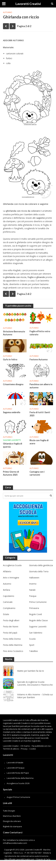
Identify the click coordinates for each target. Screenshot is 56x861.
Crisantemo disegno (13, 384)
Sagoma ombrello (11, 412)
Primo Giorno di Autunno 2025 (11, 473)
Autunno (7, 12)
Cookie (32, 748)
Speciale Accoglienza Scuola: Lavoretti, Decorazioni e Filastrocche (35, 683)
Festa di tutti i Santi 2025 (40, 414)
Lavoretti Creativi (28, 4)
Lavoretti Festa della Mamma (20, 778)
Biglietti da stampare (12, 826)
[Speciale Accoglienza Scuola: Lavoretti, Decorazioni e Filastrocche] (8, 683)
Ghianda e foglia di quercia (12, 445)
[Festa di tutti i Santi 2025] (41, 398)
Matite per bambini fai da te (30, 671)
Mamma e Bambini (12, 816)
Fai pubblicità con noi (41, 746)
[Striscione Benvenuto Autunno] (15, 317)
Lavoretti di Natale (15, 762)
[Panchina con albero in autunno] (41, 370)
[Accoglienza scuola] (28, 527)
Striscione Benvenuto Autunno (14, 333)
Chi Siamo (25, 746)
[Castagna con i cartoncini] (41, 457)
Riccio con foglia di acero (39, 442)
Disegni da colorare (12, 821)
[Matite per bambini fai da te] (8, 671)
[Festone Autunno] (41, 345)
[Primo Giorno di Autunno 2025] (15, 457)
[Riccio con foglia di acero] (41, 426)
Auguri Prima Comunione (18, 797)
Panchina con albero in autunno (41, 386)
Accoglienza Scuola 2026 (18, 783)
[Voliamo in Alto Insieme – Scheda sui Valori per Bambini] (8, 696)
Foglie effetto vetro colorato (40, 333)
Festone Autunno (39, 359)
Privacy (24, 748)
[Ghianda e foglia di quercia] (15, 426)
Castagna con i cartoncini (37, 473)
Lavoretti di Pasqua (15, 767)
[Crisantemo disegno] (15, 370)
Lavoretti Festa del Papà (18, 772)
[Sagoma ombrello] (15, 398)
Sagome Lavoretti (12, 440)
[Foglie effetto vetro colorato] (41, 317)
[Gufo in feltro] (15, 345)
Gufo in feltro (10, 359)
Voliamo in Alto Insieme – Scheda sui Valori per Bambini (35, 696)
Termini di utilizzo (11, 748)
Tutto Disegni (9, 810)
